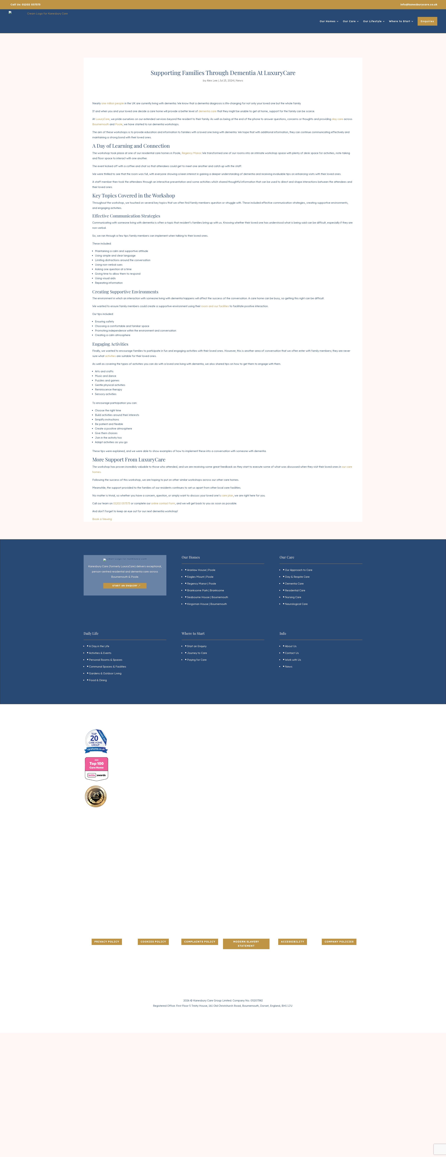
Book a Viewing (102, 519)
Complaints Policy (199, 941)
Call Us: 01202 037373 (25, 4)
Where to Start (399, 21)
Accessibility (292, 941)
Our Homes (328, 21)
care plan (227, 495)
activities (110, 356)
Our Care (349, 21)
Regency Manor (191, 153)
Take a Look (115, 1114)
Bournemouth (100, 124)
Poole (118, 124)
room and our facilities (215, 306)
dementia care (208, 111)
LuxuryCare (103, 119)
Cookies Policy (153, 941)
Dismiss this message (90, 1152)
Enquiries (427, 21)
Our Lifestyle (372, 21)
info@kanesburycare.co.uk (418, 4)
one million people (112, 103)
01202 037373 (121, 503)
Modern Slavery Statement (246, 943)
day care (337, 119)
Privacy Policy (106, 941)
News (239, 80)
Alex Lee (212, 80)
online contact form (163, 503)
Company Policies (339, 941)
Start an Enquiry (124, 585)
